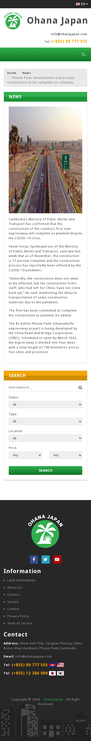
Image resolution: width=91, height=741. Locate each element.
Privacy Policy (18, 616)
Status (14, 397)
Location (16, 431)
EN (82, 4)
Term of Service (20, 623)
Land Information (21, 580)
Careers (13, 594)
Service (13, 602)
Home (12, 73)
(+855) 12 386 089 (30, 673)
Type (13, 414)
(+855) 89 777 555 (69, 41)
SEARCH (45, 470)
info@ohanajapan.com (69, 34)
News (26, 73)
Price (13, 448)
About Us (14, 587)
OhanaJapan (53, 699)
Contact (13, 609)
